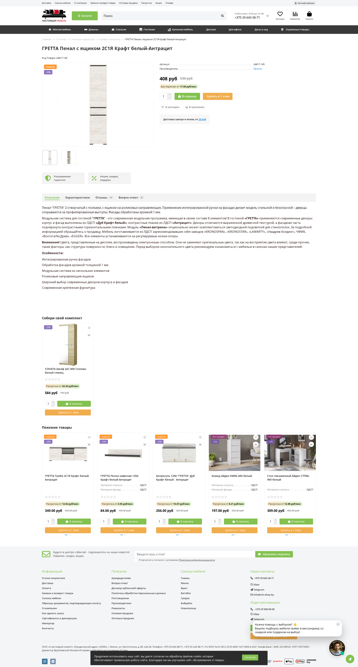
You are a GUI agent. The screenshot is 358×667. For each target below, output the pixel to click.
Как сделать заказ (53, 613)
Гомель (185, 578)
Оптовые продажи (128, 2)
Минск (185, 583)
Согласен (250, 657)
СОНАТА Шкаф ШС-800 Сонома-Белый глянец (66, 370)
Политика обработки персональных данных (139, 593)
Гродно (185, 598)
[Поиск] (222, 16)
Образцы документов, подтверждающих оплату (71, 603)
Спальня (121, 29)
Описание (52, 197)
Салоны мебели (62, 2)
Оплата (46, 588)
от (179, 86)
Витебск (186, 593)
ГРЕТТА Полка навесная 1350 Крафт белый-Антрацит (119, 477)
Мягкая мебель (62, 29)
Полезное (119, 571)
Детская (211, 29)
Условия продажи (122, 613)
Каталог (87, 15)
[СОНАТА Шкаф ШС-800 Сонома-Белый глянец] (68, 344)
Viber (256, 584)
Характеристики (77, 197)
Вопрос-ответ (130, 197)
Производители (121, 603)
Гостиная (149, 29)
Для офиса (235, 29)
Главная (46, 39)
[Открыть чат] (337, 648)
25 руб (202, 119)
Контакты (48, 628)
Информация (52, 571)
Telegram (258, 589)
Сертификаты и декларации (59, 618)
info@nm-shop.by (263, 594)
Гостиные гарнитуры (82, 39)
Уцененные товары (297, 29)
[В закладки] (89, 327)
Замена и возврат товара (102, 2)
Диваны (93, 29)
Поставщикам (120, 598)
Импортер (48, 623)
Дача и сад (261, 29)
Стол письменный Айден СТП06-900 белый (288, 477)
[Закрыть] (338, 624)
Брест (184, 588)
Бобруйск (186, 603)
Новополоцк (188, 608)
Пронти (257, 68)
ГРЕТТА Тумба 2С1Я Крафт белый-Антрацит (67, 477)
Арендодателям (121, 578)
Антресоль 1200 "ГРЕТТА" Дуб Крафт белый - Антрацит (175, 477)
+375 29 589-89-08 (264, 609)
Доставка (46, 2)
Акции (159, 2)
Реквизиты (118, 608)
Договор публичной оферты (129, 588)
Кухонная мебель (182, 29)
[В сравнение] (89, 335)
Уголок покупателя (53, 578)
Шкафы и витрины (110, 39)
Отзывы (169, 2)
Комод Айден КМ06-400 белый (232, 476)
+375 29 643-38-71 (247, 17)
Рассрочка (146, 2)
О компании (80, 2)
